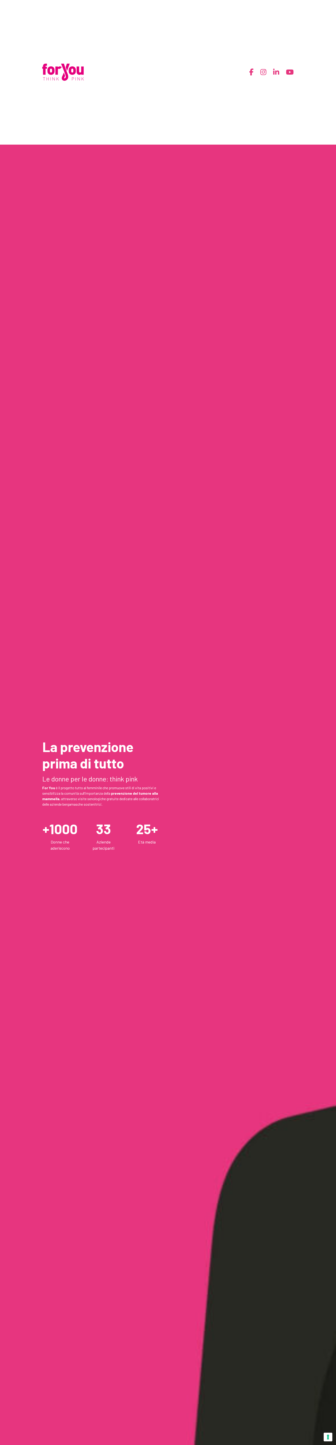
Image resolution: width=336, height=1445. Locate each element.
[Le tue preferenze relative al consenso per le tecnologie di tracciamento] (328, 1437)
